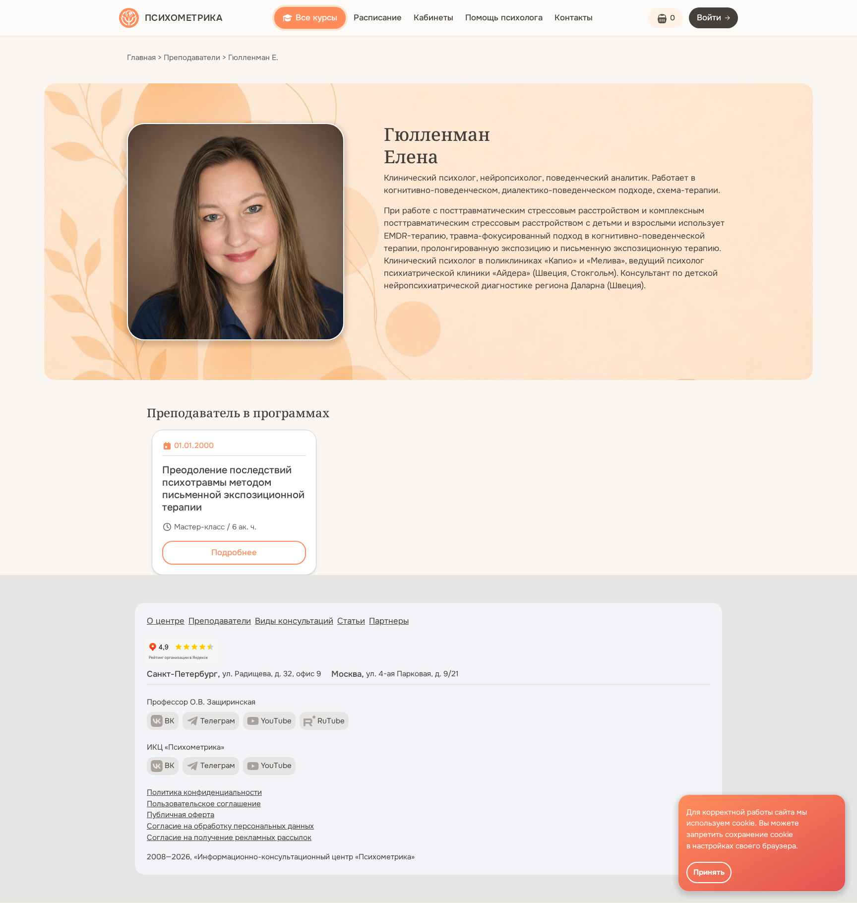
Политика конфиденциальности (204, 792)
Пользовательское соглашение (204, 804)
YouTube (276, 721)
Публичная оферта (180, 815)
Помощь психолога (504, 17)
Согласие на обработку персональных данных (230, 826)
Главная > (144, 58)
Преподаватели (219, 621)
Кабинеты (433, 17)
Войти (709, 17)
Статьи (351, 621)
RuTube (331, 721)
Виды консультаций (294, 621)
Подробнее (234, 552)
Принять (709, 872)
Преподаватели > (195, 58)
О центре (165, 621)
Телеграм (217, 721)
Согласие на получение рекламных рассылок (229, 837)
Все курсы (316, 17)
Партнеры (389, 621)
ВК (170, 721)
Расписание (378, 17)
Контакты (573, 17)
